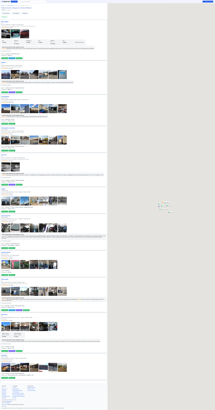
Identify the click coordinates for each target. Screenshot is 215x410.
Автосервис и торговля (8, 155)
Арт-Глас (3, 181)
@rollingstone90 (9, 398)
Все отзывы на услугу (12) (6, 75)
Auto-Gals (4, 353)
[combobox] (32, 1)
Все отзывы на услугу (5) (6, 204)
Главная (2, 5)
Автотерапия (5, 21)
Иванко (3, 53)
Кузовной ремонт (10, 5)
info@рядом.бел (7, 400)
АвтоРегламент (5, 285)
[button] (22, 24)
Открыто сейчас (6, 13)
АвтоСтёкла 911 (5, 216)
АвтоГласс (4, 312)
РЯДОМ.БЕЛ (4, 402)
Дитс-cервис (5, 87)
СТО (5, 5)
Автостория (4, 250)
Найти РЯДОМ (16, 13)
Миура (3, 128)
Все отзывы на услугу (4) (6, 341)
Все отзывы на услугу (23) (6, 273)
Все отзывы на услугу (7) (6, 116)
